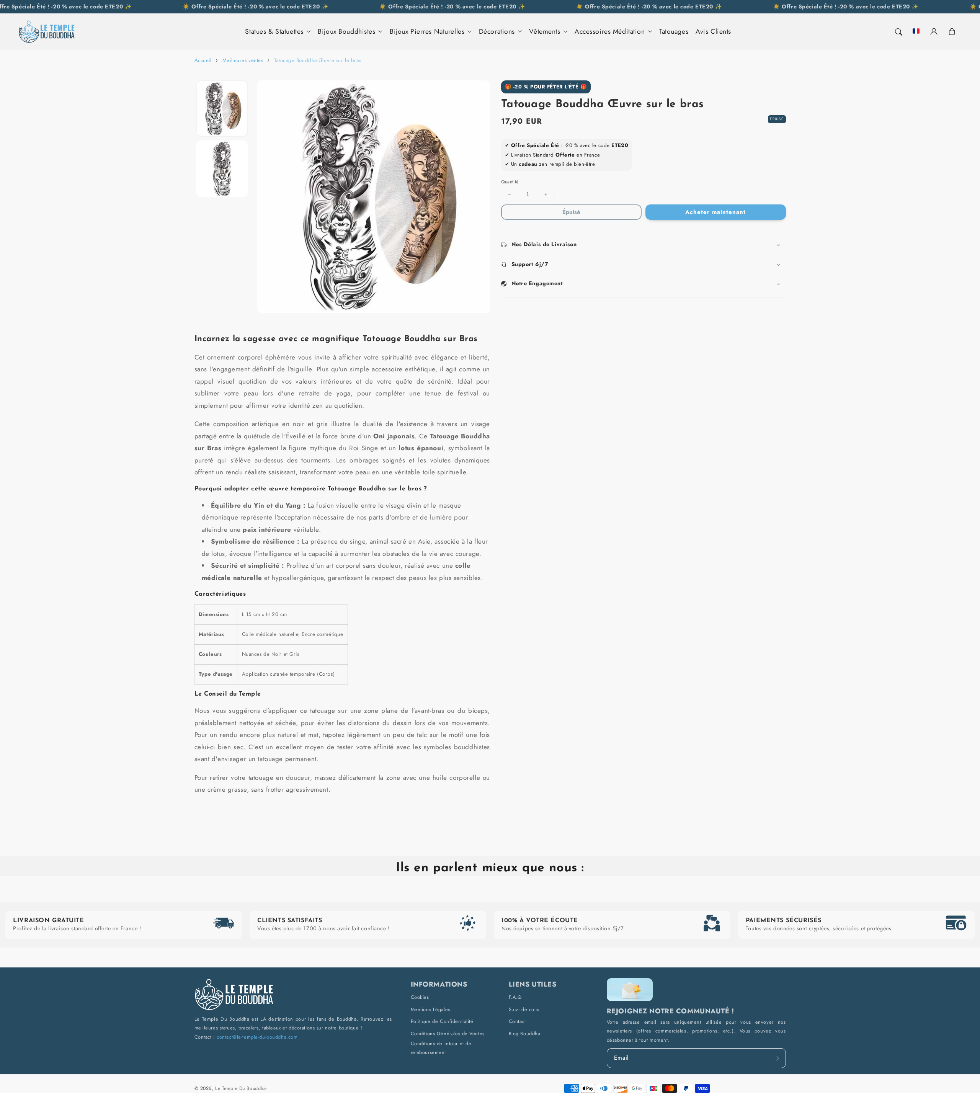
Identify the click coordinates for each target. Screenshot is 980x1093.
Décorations (497, 31)
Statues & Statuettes (274, 31)
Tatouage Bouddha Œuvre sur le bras (317, 60)
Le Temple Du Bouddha (240, 1088)
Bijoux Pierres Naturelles (427, 31)
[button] (898, 32)
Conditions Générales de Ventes (448, 1033)
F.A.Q (515, 997)
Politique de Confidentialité (442, 1021)
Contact (517, 1021)
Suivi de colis (524, 1009)
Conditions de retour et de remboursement (441, 1048)
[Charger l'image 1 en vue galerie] (222, 108)
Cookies (420, 997)
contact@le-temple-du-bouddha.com (257, 1037)
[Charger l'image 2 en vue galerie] (222, 169)
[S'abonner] (778, 1058)
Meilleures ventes (242, 60)
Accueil (203, 60)
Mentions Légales (430, 1009)
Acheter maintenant (715, 212)
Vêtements (544, 31)
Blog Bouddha (525, 1033)
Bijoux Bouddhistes (346, 31)
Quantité (510, 182)
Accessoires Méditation (610, 31)
